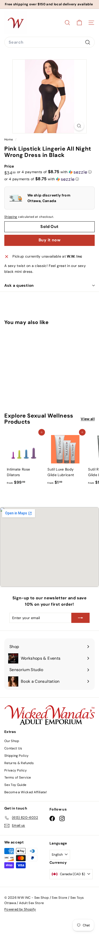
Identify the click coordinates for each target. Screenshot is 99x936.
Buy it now (49, 240)
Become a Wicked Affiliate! (25, 792)
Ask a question (19, 285)
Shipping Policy (16, 755)
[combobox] (49, 42)
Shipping (10, 217)
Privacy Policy (15, 770)
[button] (54, 171)
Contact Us (13, 748)
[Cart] (79, 22)
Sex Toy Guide (15, 785)
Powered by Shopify (20, 909)
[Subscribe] (80, 618)
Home (9, 139)
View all (88, 419)
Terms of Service (17, 777)
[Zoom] (79, 126)
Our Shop (11, 741)
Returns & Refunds (19, 763)
